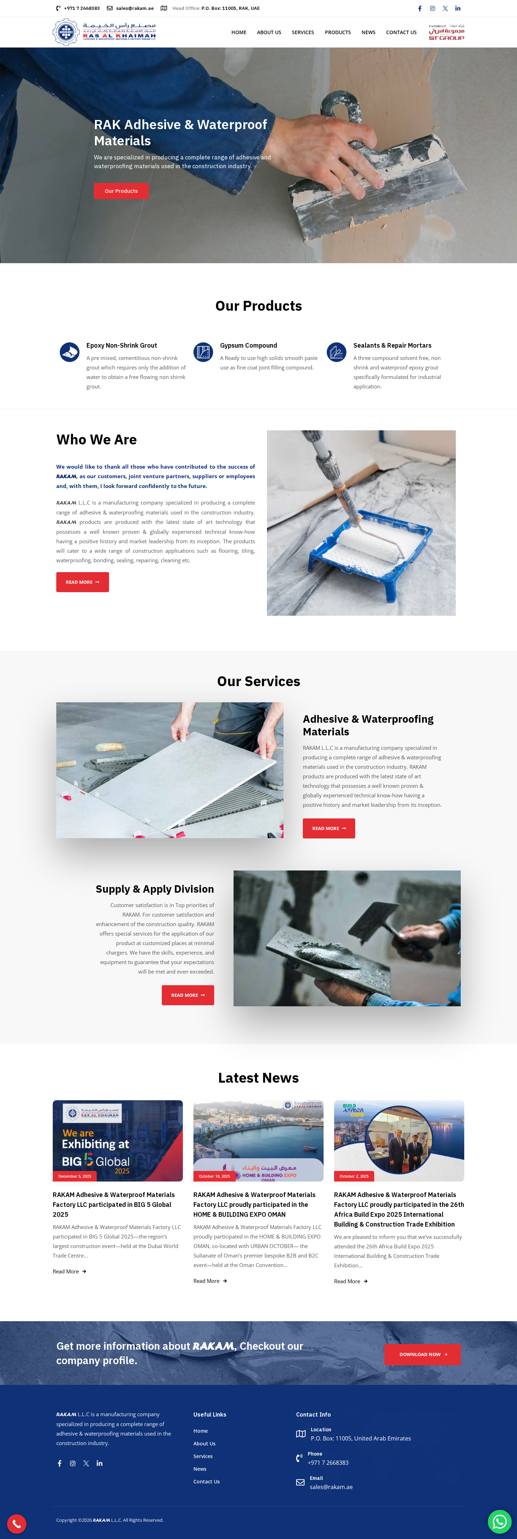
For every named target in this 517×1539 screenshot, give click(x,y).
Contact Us (401, 32)
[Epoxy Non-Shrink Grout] (123, 366)
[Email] (377, 1483)
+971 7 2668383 (82, 8)
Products (338, 32)
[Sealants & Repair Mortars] (390, 366)
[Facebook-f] (420, 8)
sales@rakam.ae (135, 8)
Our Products (121, 191)
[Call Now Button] (16, 1524)
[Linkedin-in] (458, 8)
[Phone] (377, 1459)
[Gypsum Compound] (256, 357)
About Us (269, 32)
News (369, 32)
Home (239, 32)
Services (303, 32)
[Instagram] (432, 8)
